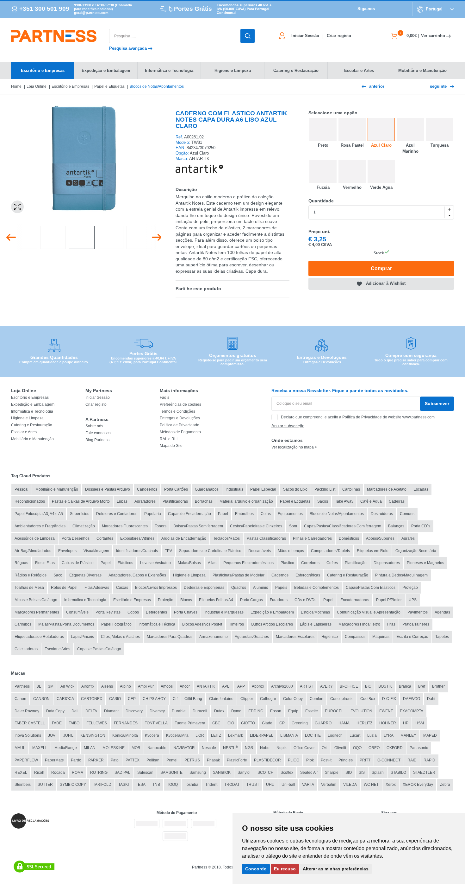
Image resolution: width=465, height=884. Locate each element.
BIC (368, 686)
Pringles (345, 760)
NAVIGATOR (184, 748)
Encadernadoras (354, 600)
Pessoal (21, 489)
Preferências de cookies (180, 404)
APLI (226, 686)
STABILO (398, 772)
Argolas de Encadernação (183, 538)
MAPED (430, 735)
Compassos (355, 636)
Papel (223, 514)
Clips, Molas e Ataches (120, 636)
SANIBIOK (222, 772)
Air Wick (67, 686)
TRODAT (231, 784)
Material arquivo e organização (246, 501)
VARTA (308, 784)
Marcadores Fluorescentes (125, 526)
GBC (216, 723)
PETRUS (192, 760)
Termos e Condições (177, 411)
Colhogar (268, 698)
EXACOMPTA (411, 711)
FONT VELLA (156, 723)
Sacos (322, 501)
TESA (141, 784)
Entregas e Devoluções (180, 418)
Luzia (372, 735)
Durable (179, 711)
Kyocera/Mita (177, 735)
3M (50, 686)
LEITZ (216, 735)
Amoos (167, 686)
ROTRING (99, 772)
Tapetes (442, 636)
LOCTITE (313, 735)
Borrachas (204, 501)
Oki (324, 748)
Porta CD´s (420, 526)
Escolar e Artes (24, 432)
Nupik (281, 748)
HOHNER (387, 723)
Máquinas (380, 636)
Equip (293, 711)
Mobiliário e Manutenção (32, 439)
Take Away (344, 501)
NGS (249, 748)
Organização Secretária (415, 551)
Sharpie (331, 772)
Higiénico (329, 636)
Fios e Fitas (45, 563)
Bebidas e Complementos (316, 587)
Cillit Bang (193, 698)
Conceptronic (341, 698)
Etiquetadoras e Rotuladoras (39, 636)
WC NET (371, 784)
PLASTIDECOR (267, 760)
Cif (175, 698)
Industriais (234, 489)
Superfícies (79, 514)
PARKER (96, 760)
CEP (132, 698)
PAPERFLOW (26, 760)
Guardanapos (207, 489)
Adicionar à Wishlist (386, 283)
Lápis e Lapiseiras (316, 624)
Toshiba (191, 784)
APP (241, 686)
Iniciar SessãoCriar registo (321, 36)
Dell (74, 711)
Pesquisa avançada (128, 48)
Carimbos (23, 624)
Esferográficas (307, 575)
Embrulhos (244, 514)
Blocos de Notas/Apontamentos (157, 86)
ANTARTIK (206, 686)
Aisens (107, 686)
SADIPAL (122, 772)
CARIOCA (65, 698)
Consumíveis (77, 612)
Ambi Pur (146, 686)
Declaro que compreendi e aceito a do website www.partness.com (358, 417)
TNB (156, 784)
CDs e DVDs (305, 600)
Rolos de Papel (64, 587)
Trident (211, 784)
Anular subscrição (287, 425)
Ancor (185, 686)
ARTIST (306, 686)
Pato (115, 760)
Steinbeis (23, 784)
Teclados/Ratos (226, 538)
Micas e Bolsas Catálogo (36, 600)
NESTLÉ (230, 748)
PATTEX (133, 760)
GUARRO (323, 723)
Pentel (171, 760)
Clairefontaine (221, 698)
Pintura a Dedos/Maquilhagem (401, 575)
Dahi (431, 698)
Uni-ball (288, 784)
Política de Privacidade (179, 425)
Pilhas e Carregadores (312, 538)
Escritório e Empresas (70, 86)
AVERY (326, 686)
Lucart (355, 735)
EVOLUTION (361, 711)
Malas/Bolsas (189, 563)
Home (16, 86)
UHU (270, 784)
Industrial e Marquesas (224, 612)
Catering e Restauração (31, 425)
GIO (230, 723)
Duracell (200, 711)
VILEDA (350, 784)
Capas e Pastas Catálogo (99, 649)
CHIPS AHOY (154, 698)
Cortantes (104, 538)
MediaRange (65, 748)
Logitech (335, 735)
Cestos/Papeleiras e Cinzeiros (256, 526)
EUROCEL (334, 711)
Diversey (157, 711)
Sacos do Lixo (295, 489)
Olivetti (340, 748)
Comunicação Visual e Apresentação (368, 612)
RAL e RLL (169, 439)
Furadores (279, 600)
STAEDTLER (424, 772)
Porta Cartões (176, 489)
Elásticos (125, 563)
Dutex (219, 711)
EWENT (386, 711)
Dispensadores (387, 563)
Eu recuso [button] (285, 868)
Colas (266, 514)
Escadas (420, 489)
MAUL (20, 748)
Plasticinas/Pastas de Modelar (238, 575)
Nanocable (156, 748)
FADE (57, 723)
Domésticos (349, 538)
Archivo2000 (282, 686)
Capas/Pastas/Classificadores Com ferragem (342, 526)
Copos (133, 612)
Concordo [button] (256, 868)
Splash (378, 772)
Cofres (332, 563)
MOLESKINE (113, 748)
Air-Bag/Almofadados (33, 551)
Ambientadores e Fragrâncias (40, 526)
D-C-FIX (389, 698)
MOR (136, 748)
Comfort (316, 698)
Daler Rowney (27, 711)
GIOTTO (248, 723)
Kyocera (152, 735)
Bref (421, 686)
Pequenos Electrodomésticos (248, 563)
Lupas (122, 501)
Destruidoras (382, 514)
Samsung (197, 772)
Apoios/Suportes (380, 538)
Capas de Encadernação (189, 514)
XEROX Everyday (418, 784)
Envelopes (67, 551)
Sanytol (244, 772)
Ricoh (39, 772)
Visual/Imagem (96, 551)
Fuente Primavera (190, 723)
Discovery (134, 711)
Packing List (324, 489)
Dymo (236, 711)
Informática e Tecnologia (32, 411)
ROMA (77, 772)
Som (293, 526)
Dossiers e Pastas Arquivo (107, 489)
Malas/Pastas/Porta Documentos (66, 624)
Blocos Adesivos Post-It (202, 624)
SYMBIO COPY (73, 784)
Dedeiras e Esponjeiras (204, 587)
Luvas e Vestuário (155, 563)
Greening (300, 723)
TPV (168, 551)
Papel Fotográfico (116, 624)
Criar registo (96, 404)
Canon (20, 698)
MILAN (90, 748)
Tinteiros (236, 624)
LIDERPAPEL (261, 735)
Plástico (287, 563)
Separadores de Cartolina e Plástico (210, 551)
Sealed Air (309, 772)
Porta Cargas (251, 600)
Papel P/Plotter (389, 600)
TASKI (123, 784)
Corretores (310, 563)
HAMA (344, 723)
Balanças (396, 526)
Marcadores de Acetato (386, 489)
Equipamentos (290, 514)
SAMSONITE (171, 772)
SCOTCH (265, 772)
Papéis (281, 587)
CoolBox (367, 698)
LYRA (389, 735)
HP (405, 723)
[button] (14, 237)
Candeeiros (147, 489)
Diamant (111, 711)
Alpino (125, 686)
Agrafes (408, 538)
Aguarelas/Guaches (252, 636)
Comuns (407, 514)
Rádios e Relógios (30, 575)
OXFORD (395, 748)
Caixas (122, 587)
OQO (357, 748)
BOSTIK (385, 686)
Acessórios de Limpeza (35, 538)
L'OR (199, 735)
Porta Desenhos (76, 538)
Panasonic (419, 748)
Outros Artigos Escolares (272, 624)
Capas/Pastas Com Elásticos (370, 587)
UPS (413, 600)
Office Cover (304, 748)
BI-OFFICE (349, 686)
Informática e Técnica (157, 624)
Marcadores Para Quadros (169, 636)
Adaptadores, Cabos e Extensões (137, 575)
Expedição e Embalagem (32, 404)
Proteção (410, 587)
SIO (348, 772)
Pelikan (152, 760)
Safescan (145, 772)
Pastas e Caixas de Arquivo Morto (81, 501)
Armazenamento (213, 636)
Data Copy (55, 711)
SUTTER (45, 784)
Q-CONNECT (388, 760)
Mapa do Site (171, 445)
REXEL (21, 772)
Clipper (246, 698)
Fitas (391, 624)
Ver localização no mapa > (294, 447)
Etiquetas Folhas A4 (216, 600)
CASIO (115, 698)
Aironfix (87, 686)
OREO (374, 748)
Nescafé (209, 748)
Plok (310, 760)
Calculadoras (26, 649)
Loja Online (36, 86)
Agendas (442, 612)
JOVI (52, 735)
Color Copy (293, 698)
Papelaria (152, 514)
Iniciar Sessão (97, 397)
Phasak (213, 760)
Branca (405, 686)
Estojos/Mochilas (315, 612)
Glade (267, 723)
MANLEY (408, 735)
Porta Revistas (108, 612)
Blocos (186, 600)
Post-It (326, 760)
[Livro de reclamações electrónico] (30, 821)
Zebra (445, 784)
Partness (22, 686)
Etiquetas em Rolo (372, 551)
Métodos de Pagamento (180, 432)
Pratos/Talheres (415, 624)
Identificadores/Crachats (137, 551)
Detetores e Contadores (116, 514)
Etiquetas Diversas (85, 575)
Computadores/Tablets (330, 551)
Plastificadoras (175, 501)
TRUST (252, 784)
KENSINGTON (92, 735)
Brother (438, 686)
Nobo (265, 748)
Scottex (287, 772)
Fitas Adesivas (96, 587)
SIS (362, 772)
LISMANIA (289, 735)
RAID (412, 760)
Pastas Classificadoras (266, 538)
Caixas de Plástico (78, 563)
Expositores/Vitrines (137, 538)
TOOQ (172, 784)
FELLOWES (96, 723)
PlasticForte (237, 760)
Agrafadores (145, 501)
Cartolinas (351, 489)
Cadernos (279, 575)
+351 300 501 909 (44, 9)
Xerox (391, 784)
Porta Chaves (185, 612)
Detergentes (156, 612)
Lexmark (235, 735)
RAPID (429, 760)
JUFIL (68, 735)
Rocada (58, 772)
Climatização (83, 526)
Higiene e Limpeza (27, 418)
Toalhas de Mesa (29, 587)
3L (39, 686)
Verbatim (328, 784)
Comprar (381, 268)
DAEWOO (411, 698)
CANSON (41, 698)
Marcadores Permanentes (37, 612)
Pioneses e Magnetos (425, 563)
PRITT (365, 760)
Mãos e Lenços (291, 551)
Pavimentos (417, 612)
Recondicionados (30, 501)
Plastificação (356, 563)
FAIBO (74, 723)
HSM (419, 723)
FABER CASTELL (30, 723)
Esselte (311, 711)
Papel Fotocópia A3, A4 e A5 (39, 514)
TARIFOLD (102, 784)
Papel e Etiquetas (109, 86)
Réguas (21, 563)
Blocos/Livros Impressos (156, 587)
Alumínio (260, 587)
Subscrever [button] (437, 403)
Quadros (238, 587)
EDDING (255, 711)
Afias (212, 563)
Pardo (76, 760)
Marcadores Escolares (295, 636)
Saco (57, 575)
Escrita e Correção (412, 636)
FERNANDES (126, 723)
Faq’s (164, 397)
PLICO (293, 760)
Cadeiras (397, 501)
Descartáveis (259, 551)
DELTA (91, 711)
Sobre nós (94, 426)
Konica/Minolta (125, 735)
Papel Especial (263, 489)
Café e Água (371, 501)
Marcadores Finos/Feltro (359, 624)
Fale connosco (98, 433)
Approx (258, 686)
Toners (160, 526)
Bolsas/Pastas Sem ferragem (198, 526)
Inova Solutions (28, 735)
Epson (275, 711)
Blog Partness (97, 440)
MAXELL (39, 748)
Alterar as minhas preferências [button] (336, 868)
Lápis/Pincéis (82, 636)
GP (282, 723)
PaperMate (54, 760)
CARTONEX (91, 698)
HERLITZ (364, 723)
